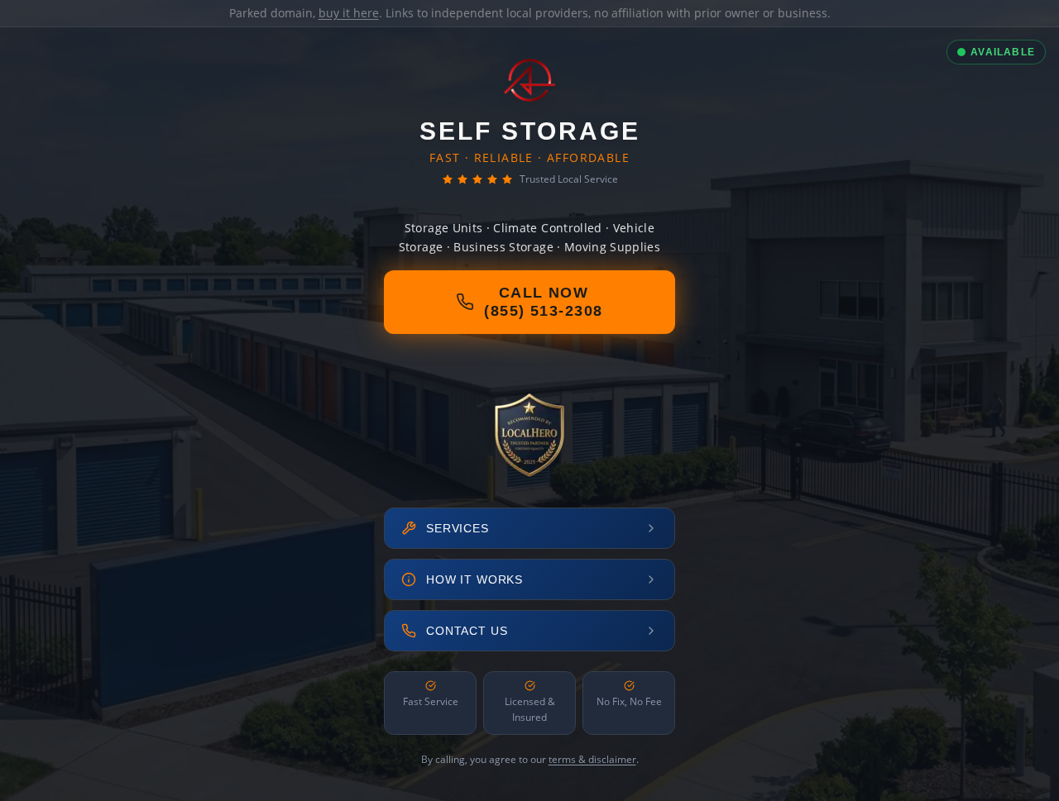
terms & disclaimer (592, 759)
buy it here (349, 13)
